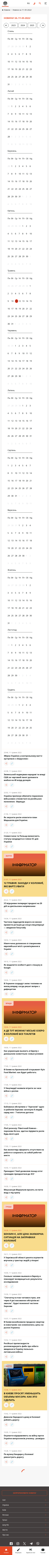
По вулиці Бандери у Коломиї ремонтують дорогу (18, 1455)
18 (12, 69)
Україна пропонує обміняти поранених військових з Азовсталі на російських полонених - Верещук (23, 799)
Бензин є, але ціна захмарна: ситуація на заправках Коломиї (24, 1237)
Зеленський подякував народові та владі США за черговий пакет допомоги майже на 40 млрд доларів (24, 777)
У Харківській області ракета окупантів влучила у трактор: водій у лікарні (23, 1259)
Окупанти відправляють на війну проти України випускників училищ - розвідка (24, 1437)
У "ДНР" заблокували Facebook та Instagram (20, 1514)
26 (16, 77)
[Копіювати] (12, 763)
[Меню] (45, 3)
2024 (23, 25)
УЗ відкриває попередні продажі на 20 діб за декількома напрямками (23, 904)
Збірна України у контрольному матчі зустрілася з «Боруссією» (23, 757)
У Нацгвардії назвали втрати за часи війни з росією (22, 1089)
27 (20, 77)
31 (9, 84)
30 (31, 77)
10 (9, 61)
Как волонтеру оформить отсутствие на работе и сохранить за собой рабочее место (24, 1152)
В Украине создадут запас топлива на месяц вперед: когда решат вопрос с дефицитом (23, 986)
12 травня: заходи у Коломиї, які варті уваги (24, 884)
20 (20, 69)
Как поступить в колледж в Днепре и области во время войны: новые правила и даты (22, 1494)
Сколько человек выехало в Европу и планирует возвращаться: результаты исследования (23, 1279)
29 (27, 77)
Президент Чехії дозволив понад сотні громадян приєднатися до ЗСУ (23, 1172)
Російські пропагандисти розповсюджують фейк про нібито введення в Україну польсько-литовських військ (21, 1347)
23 (31, 69)
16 (31, 61)
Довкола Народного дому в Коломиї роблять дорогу (22, 1418)
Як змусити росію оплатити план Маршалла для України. (20, 819)
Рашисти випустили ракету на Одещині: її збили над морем (24, 1474)
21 (23, 69)
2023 (13, 25)
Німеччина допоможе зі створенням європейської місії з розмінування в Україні (22, 946)
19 (16, 69)
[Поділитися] (6, 763)
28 (23, 77)
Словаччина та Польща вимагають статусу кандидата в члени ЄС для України (22, 839)
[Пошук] (40, 3)
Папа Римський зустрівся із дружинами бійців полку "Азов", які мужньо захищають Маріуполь (24, 1534)
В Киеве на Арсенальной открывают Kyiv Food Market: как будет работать (24, 1071)
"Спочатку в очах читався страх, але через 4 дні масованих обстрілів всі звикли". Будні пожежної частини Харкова (22, 1301)
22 (27, 69)
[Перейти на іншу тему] (34, 3)
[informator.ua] (5, 3)
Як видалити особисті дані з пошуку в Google (23, 966)
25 (12, 77)
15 (27, 61)
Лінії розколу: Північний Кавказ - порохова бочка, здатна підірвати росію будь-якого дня (24, 1131)
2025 (32, 25)
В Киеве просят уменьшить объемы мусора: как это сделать (22, 1397)
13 (20, 61)
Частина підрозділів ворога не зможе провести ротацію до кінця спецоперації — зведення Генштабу (24, 925)
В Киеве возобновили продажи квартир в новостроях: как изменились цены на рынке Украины (24, 1325)
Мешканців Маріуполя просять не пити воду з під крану (23, 1191)
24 (9, 77)
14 (23, 61)
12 (16, 61)
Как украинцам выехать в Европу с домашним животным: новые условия (23, 1052)
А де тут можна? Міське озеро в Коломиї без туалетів (24, 1032)
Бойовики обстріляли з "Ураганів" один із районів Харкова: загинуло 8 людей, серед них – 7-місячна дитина (24, 1109)
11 (12, 61)
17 (9, 69)
